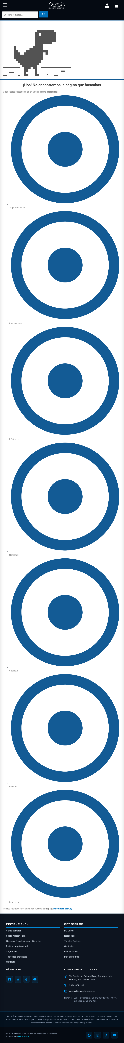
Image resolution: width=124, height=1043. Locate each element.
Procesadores (71, 951)
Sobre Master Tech (16, 935)
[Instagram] (18, 979)
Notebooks (69, 935)
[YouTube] (35, 979)
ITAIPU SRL (23, 1036)
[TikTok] (26, 979)
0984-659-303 (76, 985)
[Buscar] (43, 14)
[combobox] (20, 14)
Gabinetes (69, 946)
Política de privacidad (17, 946)
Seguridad (11, 951)
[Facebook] (9, 979)
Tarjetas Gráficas (72, 941)
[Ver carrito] (116, 5)
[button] (4, 5)
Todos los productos (16, 956)
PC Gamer (69, 930)
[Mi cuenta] (107, 5)
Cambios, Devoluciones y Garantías (23, 941)
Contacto (10, 962)
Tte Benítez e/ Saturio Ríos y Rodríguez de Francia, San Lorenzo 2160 (90, 978)
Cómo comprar (13, 930)
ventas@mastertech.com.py (83, 991)
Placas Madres (71, 956)
